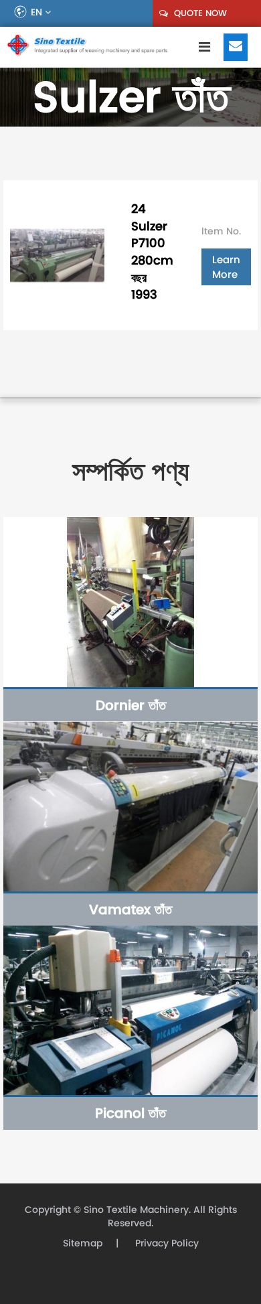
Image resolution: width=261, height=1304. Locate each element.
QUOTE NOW (199, 13)
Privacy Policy (166, 1243)
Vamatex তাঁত (130, 909)
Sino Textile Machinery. (137, 1210)
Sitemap (82, 1243)
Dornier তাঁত (131, 705)
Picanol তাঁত (130, 1113)
